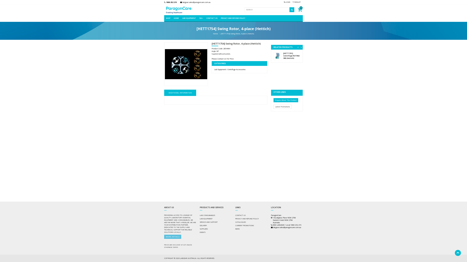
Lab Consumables (207, 215)
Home (215, 34)
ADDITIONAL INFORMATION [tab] (180, 93)
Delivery (203, 226)
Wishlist (297, 2)
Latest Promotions (282, 107)
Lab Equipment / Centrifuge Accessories (230, 69)
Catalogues (240, 222)
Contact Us (240, 215)
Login (287, 2)
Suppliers (204, 229)
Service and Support (209, 222)
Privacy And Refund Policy (247, 219)
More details (173, 237)
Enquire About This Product (286, 100)
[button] (298, 47)
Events (203, 232)
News (237, 229)
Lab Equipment (206, 219)
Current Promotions (244, 226)
